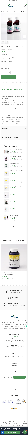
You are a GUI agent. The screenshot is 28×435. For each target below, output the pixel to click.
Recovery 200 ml (14, 200)
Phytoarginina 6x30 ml (16, 149)
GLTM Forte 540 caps (15, 193)
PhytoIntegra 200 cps (7, 274)
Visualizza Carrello (14, 387)
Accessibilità (14, 359)
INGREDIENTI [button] (5, 128)
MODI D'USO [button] (5, 133)
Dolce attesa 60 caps (15, 207)
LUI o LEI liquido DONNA (16, 156)
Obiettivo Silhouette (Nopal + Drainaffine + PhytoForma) (17, 215)
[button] (25, 5)
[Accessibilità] (2, 432)
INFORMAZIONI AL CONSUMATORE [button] (12, 89)
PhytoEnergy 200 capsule (16, 186)
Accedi (14, 389)
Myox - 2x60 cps (14, 163)
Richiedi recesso (20, 377)
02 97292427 (14, 336)
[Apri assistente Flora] (25, 432)
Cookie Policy (14, 365)
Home (2, 11)
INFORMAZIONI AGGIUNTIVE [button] (10, 137)
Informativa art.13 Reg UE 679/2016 (14, 356)
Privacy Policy (14, 363)
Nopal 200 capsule (15, 179)
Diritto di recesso (7, 375)
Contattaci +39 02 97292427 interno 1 (12, 1)
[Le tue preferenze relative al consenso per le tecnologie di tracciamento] (26, 326)
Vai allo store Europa (10, 432)
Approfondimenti (14, 361)
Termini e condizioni (7, 377)
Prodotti (8, 11)
